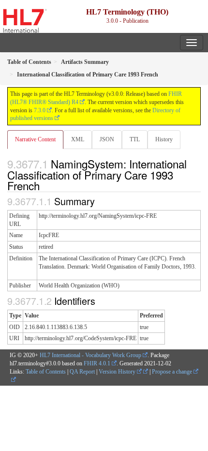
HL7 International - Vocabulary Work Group (90, 355)
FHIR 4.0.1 (97, 363)
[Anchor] (45, 185)
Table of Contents (46, 371)
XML (77, 139)
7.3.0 (39, 110)
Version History (118, 371)
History (164, 139)
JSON (107, 139)
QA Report (82, 371)
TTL (135, 139)
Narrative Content (35, 139)
